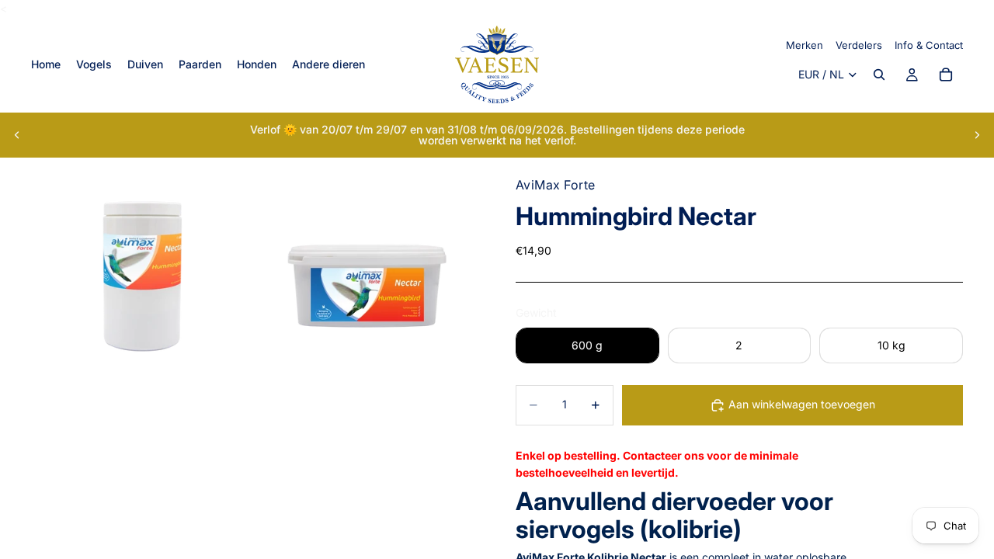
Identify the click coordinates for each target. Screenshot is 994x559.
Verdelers (859, 45)
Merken (804, 45)
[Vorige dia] (17, 135)
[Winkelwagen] (946, 75)
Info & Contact (929, 45)
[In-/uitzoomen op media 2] (367, 269)
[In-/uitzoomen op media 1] (142, 269)
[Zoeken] (879, 75)
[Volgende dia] (977, 135)
